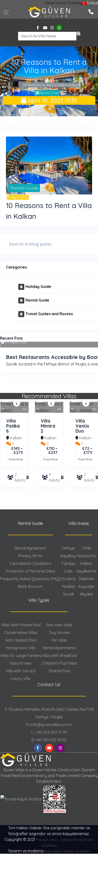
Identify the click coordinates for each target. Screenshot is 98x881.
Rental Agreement (30, 548)
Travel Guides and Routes (49, 313)
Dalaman (86, 578)
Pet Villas (59, 640)
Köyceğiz (86, 586)
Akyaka (86, 594)
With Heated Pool (20, 640)
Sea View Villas (59, 624)
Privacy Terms (30, 555)
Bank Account (30, 586)
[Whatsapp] (59, 27)
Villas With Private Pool (20, 624)
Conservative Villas (20, 632)
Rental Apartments (59, 647)
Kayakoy (68, 555)
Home (32, 80)
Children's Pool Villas (59, 663)
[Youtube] (45, 27)
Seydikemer (86, 571)
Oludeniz (68, 578)
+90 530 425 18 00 (50, 740)
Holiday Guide (38, 286)
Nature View (20, 663)
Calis (68, 571)
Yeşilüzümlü (86, 555)
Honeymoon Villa (20, 647)
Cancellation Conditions (30, 563)
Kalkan (16, 437)
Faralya (68, 563)
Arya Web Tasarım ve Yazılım (67, 851)
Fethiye (68, 548)
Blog (43, 80)
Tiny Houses (59, 632)
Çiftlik (86, 548)
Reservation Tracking (63, 2)
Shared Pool (59, 670)
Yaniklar (68, 586)
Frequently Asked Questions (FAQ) (30, 578)
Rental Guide (60, 80)
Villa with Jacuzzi (20, 670)
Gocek (68, 594)
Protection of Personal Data (30, 571)
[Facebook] (37, 27)
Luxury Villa (20, 678)
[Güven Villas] (49, 11)
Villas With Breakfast (59, 655)
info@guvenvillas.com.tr (51, 724)
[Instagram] (52, 27)
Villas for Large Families (20, 655)
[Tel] (90, 11)
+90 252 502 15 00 (50, 732)
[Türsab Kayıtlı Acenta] (21, 798)
